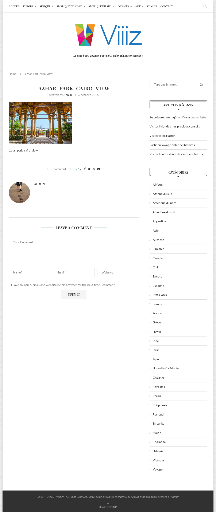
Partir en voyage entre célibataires (172, 145)
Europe (28, 6)
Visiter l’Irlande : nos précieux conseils (175, 126)
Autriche (158, 239)
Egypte (157, 276)
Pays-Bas (159, 387)
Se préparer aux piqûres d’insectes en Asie (178, 117)
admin (67, 95)
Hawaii (157, 331)
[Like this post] (79, 169)
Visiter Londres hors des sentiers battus (176, 154)
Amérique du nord (69, 6)
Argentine (159, 221)
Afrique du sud (162, 194)
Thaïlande (159, 442)
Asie (138, 6)
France (157, 313)
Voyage (152, 6)
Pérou (157, 396)
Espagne (158, 285)
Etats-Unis (160, 294)
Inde (156, 341)
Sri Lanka (158, 423)
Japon (157, 359)
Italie (156, 350)
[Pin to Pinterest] (94, 169)
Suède (157, 432)
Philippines (160, 405)
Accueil (14, 6)
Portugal (158, 414)
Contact (166, 6)
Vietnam (158, 460)
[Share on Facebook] (85, 169)
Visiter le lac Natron (163, 135)
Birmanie (158, 249)
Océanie (123, 6)
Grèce (157, 322)
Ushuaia (158, 451)
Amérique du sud (100, 6)
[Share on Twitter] (89, 169)
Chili (155, 267)
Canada (158, 258)
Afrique (44, 6)
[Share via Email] (98, 169)
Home (12, 73)
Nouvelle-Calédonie (166, 368)
